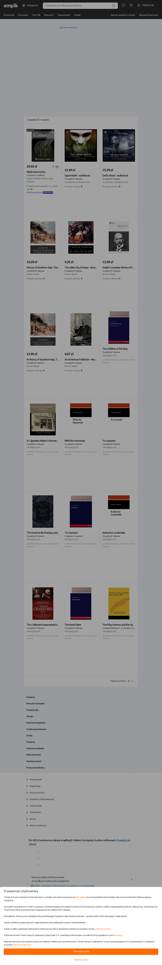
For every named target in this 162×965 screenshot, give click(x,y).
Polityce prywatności (21, 945)
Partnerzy (117, 935)
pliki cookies (80, 897)
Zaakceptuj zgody (81, 952)
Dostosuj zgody (103, 929)
